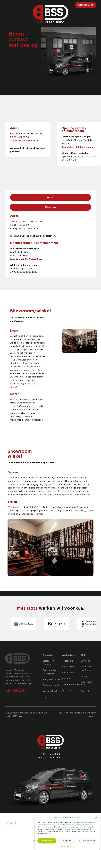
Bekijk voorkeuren (87, 841)
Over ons (85, 661)
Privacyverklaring (67, 846)
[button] (96, 817)
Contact (85, 691)
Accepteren (47, 841)
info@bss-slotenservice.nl (25, 141)
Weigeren (67, 841)
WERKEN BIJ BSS (85, 5)
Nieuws (84, 676)
